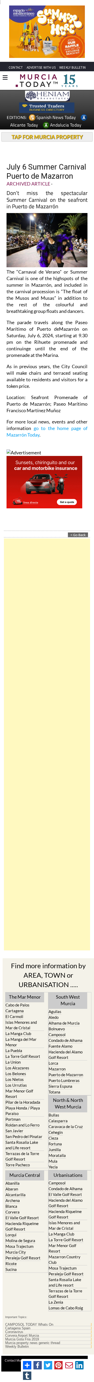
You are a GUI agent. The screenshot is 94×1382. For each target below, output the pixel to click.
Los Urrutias (16, 1085)
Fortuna (55, 1143)
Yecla (53, 1167)
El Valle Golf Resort (22, 1217)
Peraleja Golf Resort (22, 1257)
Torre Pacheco (17, 1164)
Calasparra (58, 1120)
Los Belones (15, 1073)
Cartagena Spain (17, 1328)
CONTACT (16, 67)
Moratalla (57, 1155)
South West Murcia (68, 1000)
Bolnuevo (57, 1028)
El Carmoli (14, 1016)
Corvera (12, 1212)
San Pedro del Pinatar (23, 1136)
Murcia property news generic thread (32, 1343)
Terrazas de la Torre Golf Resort (22, 1156)
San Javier (14, 1130)
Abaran (11, 1189)
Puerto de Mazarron (66, 1074)
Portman (12, 1119)
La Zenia (56, 1302)
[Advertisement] (47, 744)
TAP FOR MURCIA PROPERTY (47, 137)
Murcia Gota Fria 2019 (22, 1339)
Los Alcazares (17, 1067)
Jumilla (55, 1149)
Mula (53, 1161)
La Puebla (13, 1050)
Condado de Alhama (66, 1040)
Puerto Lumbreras (64, 1080)
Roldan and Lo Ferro (22, 1125)
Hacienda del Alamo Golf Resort (66, 1054)
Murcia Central (24, 1175)
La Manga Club (18, 1033)
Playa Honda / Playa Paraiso (22, 1111)
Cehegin (56, 1132)
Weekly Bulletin (17, 1346)
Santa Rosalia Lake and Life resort (21, 1145)
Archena (12, 1200)
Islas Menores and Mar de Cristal (21, 1025)
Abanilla (12, 1183)
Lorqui (10, 1234)
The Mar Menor (25, 997)
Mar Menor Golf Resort (19, 1094)
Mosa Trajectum (19, 1246)
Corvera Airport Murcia (22, 1335)
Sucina (11, 1269)
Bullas (54, 1115)
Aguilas (55, 1011)
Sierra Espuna (60, 1086)
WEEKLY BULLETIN (72, 67)
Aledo (53, 1017)
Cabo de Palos (17, 1005)
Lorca (53, 1063)
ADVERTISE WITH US (41, 67)
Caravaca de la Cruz (66, 1126)
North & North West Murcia (68, 1103)
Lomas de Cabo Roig (66, 1307)
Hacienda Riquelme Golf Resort (22, 1226)
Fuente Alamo (60, 1046)
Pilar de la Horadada (22, 1102)
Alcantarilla (15, 1194)
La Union (13, 1062)
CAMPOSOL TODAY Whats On (29, 1324)
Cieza (53, 1138)
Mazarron (57, 1069)
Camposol (57, 1034)
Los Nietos (14, 1079)
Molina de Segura (20, 1240)
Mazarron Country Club (64, 1259)
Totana (54, 1092)
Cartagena (14, 1010)
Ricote (11, 1263)
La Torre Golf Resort (22, 1056)
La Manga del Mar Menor (21, 1042)
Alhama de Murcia (64, 1023)
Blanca (11, 1206)
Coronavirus (14, 1332)
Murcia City (15, 1252)
